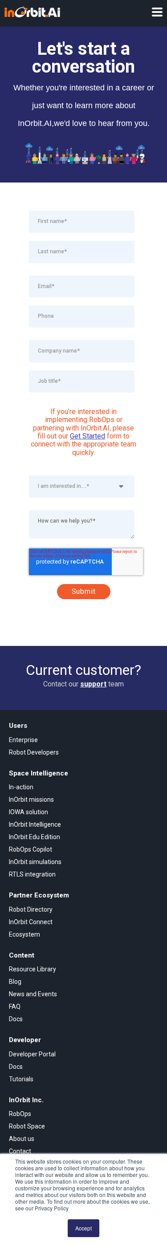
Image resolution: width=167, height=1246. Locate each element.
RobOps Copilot (30, 849)
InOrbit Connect (31, 921)
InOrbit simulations (35, 861)
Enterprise (23, 739)
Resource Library (32, 969)
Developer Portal (32, 1054)
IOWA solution (28, 812)
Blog (15, 981)
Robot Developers (34, 752)
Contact (20, 1151)
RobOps (20, 1113)
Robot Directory (31, 909)
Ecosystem (24, 934)
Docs (16, 1019)
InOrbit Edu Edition (34, 836)
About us (21, 1138)
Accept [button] (83, 1228)
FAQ (14, 1006)
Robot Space (27, 1126)
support (93, 684)
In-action (21, 787)
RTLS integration (32, 874)
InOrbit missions (31, 799)
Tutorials (21, 1079)
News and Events (33, 994)
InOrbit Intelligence (35, 824)
